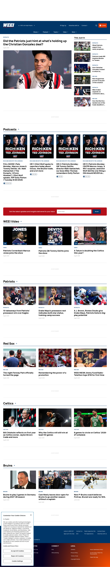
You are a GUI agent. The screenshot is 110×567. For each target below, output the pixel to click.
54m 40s (87, 176)
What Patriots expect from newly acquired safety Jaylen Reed (97, 49)
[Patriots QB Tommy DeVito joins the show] (55, 236)
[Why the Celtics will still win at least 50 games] (55, 417)
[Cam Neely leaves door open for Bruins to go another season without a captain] (55, 480)
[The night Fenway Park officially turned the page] (19, 358)
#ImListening (55, 552)
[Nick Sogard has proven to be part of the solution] (82, 79)
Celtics (8, 403)
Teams (55, 32)
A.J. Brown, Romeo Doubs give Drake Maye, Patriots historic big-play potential (90, 312)
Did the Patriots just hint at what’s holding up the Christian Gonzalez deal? (35, 42)
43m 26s (34, 174)
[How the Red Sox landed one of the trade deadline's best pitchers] (82, 101)
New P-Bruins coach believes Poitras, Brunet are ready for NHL (89, 495)
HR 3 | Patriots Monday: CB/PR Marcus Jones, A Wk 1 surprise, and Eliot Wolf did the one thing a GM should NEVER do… (94, 168)
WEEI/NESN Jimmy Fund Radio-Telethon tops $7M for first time (89, 373)
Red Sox (94, 76)
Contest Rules (101, 531)
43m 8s (60, 176)
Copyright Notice (75, 559)
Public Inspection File (89, 531)
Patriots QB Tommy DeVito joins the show (54, 251)
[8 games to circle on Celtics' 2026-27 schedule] (90, 417)
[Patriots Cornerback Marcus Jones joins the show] (19, 236)
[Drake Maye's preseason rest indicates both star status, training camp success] (55, 296)
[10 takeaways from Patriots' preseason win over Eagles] (19, 296)
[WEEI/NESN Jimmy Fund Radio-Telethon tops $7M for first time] (90, 358)
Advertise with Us (74, 25)
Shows (35, 32)
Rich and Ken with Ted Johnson (13, 161)
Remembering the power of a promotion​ (52, 373)
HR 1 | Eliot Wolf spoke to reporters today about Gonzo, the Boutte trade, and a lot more (41, 167)
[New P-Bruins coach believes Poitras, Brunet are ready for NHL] (90, 480)
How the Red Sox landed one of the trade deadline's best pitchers (98, 104)
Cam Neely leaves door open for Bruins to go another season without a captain (54, 496)
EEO (77, 533)
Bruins (7, 465)
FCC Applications (88, 533)
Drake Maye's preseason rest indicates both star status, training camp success (52, 312)
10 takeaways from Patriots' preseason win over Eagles (16, 311)
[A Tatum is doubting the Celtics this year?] (90, 236)
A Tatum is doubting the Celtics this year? (89, 251)
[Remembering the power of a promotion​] (55, 358)
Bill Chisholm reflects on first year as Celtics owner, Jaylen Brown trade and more (19, 434)
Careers (73, 549)
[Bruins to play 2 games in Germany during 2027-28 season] (19, 480)
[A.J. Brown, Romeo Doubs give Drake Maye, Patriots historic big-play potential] (90, 296)
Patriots (6, 37)
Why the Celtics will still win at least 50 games (53, 433)
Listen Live (35, 549)
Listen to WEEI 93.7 (69, 531)
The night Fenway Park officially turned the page (18, 373)
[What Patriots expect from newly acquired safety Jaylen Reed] (82, 46)
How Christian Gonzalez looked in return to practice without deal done (98, 71)
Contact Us (79, 531)
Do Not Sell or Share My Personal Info (96, 553)
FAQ (53, 549)
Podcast (45, 32)
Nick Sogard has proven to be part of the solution (98, 80)
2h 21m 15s (8, 183)
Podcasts (10, 129)
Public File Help (94, 557)
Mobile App (35, 552)
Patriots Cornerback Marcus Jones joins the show (16, 251)
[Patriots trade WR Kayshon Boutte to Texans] (82, 57)
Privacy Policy (74, 552)
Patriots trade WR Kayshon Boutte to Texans (98, 58)
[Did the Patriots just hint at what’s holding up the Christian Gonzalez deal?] (37, 69)
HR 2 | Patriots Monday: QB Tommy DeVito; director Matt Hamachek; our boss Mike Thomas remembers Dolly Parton (68, 168)
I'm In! (96, 211)
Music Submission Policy (96, 549)
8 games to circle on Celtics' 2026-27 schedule (90, 433)
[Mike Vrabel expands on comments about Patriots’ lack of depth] (82, 90)
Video (65, 32)
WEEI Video (11, 221)
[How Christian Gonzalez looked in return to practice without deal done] (82, 68)
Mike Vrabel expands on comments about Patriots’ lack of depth (98, 93)
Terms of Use (74, 556)
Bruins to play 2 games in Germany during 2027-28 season (19, 495)
